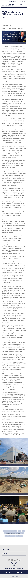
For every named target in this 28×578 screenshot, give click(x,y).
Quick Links (5, 550)
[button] (2, 3)
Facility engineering (20, 535)
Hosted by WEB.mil (14, 576)
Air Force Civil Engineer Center (10, 535)
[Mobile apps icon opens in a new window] (22, 572)
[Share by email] (6, 17)
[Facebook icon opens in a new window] (6, 572)
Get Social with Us (14, 560)
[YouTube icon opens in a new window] (18, 572)
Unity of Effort (14, 531)
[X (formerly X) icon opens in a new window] (14, 572)
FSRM (23, 531)
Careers (4, 553)
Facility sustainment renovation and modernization (12, 533)
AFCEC (23, 533)
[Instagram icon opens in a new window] (10, 572)
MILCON (19, 531)
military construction (7, 531)
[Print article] (4, 17)
